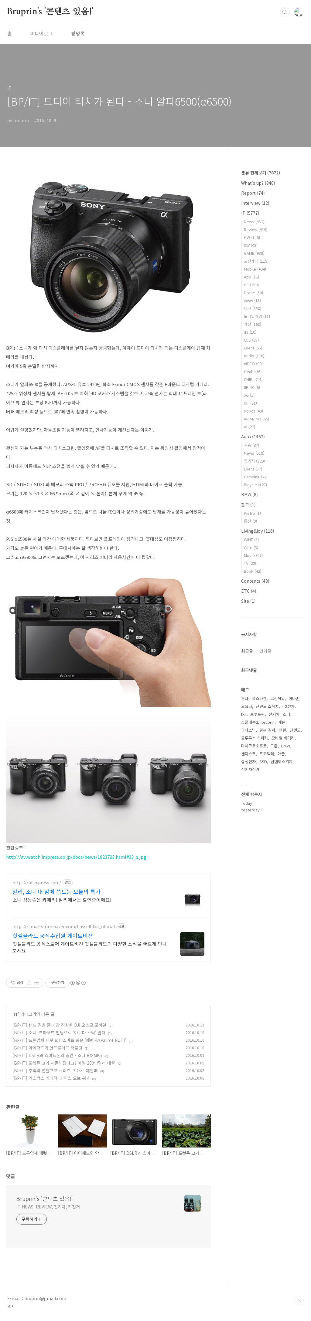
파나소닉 (248, 730)
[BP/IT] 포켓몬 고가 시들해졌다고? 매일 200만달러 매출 (63, 1063)
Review (255, 229)
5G (249, 395)
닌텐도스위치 (281, 761)
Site (248, 601)
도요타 (246, 706)
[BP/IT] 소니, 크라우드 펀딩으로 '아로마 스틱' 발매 (58, 1033)
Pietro (252, 513)
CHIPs (253, 379)
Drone (253, 292)
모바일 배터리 (283, 738)
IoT (250, 403)
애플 (281, 754)
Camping (256, 477)
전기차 (254, 461)
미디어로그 (41, 33)
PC (251, 285)
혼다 (244, 698)
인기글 (265, 651)
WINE (251, 539)
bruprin (268, 722)
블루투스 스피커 (254, 738)
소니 (286, 714)
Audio (254, 356)
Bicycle (255, 484)
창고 (248, 504)
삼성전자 (248, 761)
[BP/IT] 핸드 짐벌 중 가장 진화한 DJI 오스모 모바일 (59, 1025)
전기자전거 (250, 769)
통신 (250, 521)
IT (16, 1014)
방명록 (78, 33)
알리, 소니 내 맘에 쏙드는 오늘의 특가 (56, 891)
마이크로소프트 (254, 746)
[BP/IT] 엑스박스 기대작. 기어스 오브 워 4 (51, 1078)
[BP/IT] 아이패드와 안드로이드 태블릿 (47, 1048)
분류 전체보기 (260, 173)
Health (252, 371)
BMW (249, 494)
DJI (244, 714)
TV (250, 563)
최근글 (247, 651)
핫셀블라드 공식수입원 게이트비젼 (52, 935)
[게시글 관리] (36, 982)
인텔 (282, 730)
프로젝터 (266, 754)
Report (253, 193)
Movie (253, 555)
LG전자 (288, 706)
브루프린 (257, 714)
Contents (255, 581)
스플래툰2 (249, 722)
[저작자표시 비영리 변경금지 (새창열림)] (78, 982)
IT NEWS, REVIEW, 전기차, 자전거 (48, 1207)
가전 (252, 324)
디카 (252, 308)
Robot (253, 411)
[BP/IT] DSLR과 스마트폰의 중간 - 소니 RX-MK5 (57, 1055)
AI (249, 427)
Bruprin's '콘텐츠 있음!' (50, 12)
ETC (248, 591)
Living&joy (257, 531)
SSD (263, 761)
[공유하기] (29, 982)
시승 (251, 445)
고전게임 (256, 261)
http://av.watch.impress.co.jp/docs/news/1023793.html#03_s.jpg (76, 857)
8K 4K (252, 387)
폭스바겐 (259, 698)
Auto (253, 436)
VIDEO (253, 363)
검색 (284, 12)
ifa (250, 332)
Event (253, 348)
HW (252, 237)
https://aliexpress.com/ (36, 882)
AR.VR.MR (256, 419)
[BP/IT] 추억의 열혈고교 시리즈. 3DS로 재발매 (55, 1070)
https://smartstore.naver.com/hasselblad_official (63, 926)
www (252, 300)
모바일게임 (257, 316)
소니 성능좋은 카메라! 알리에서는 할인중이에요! (61, 899)
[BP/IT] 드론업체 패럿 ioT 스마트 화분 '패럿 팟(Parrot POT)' (69, 1040)
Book (252, 571)
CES (251, 340)
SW (251, 245)
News (254, 221)
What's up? (258, 183)
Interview (255, 203)
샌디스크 (248, 754)
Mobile (255, 269)
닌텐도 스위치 (267, 706)
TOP (299, 1301)
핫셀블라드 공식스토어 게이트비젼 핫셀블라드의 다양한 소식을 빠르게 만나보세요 (89, 947)
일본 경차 (267, 730)
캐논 (281, 722)
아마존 (294, 698)
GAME (254, 253)
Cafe (251, 547)
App (251, 277)
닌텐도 (295, 730)
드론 (274, 746)
